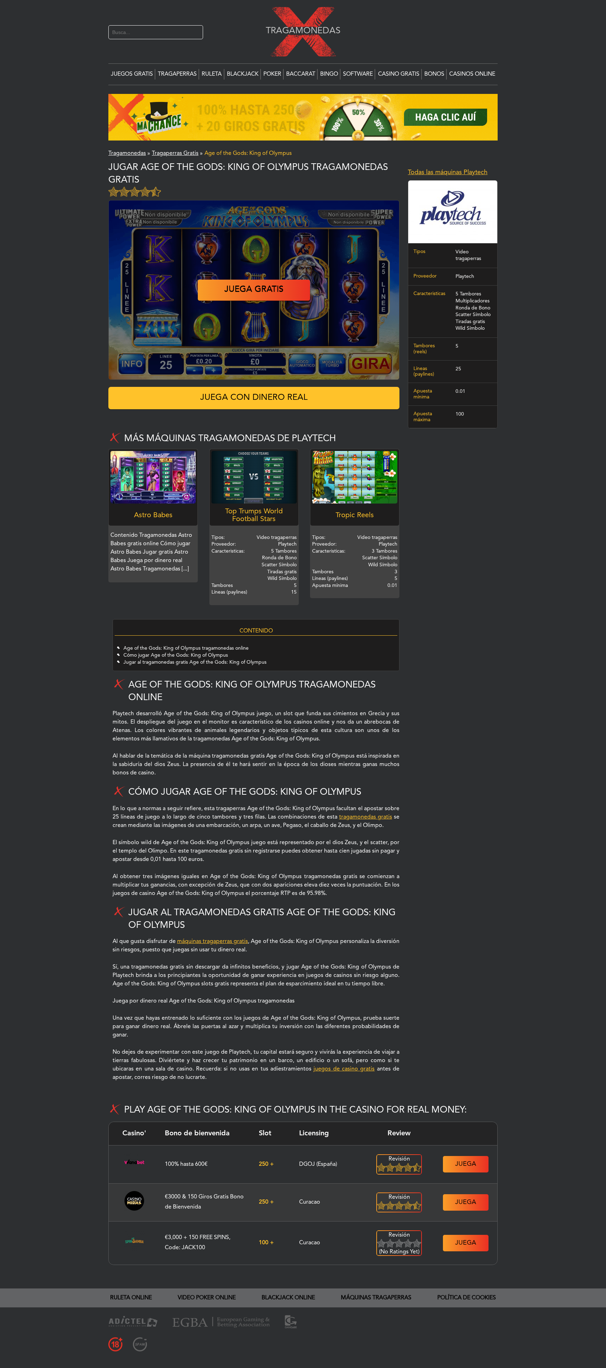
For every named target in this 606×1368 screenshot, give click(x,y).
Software (358, 74)
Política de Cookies (466, 1298)
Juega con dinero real (254, 398)
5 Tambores (468, 294)
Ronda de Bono (473, 308)
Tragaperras (177, 74)
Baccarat (300, 74)
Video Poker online (207, 1298)
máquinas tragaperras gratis (212, 941)
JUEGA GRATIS (253, 290)
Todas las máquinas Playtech (447, 172)
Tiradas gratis (470, 321)
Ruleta (212, 74)
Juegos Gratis (132, 74)
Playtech (465, 276)
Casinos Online (472, 74)
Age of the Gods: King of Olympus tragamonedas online (186, 648)
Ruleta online (131, 1298)
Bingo (329, 74)
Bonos (434, 74)
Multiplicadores (473, 301)
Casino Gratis (398, 74)
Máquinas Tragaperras (376, 1298)
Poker (272, 74)
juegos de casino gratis (344, 1069)
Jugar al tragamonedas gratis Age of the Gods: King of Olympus (195, 662)
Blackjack (242, 74)
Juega (465, 1164)
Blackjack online (288, 1298)
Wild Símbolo (470, 328)
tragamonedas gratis (365, 817)
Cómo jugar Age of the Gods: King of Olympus (175, 655)
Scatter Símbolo (473, 314)
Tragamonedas (299, 30)
